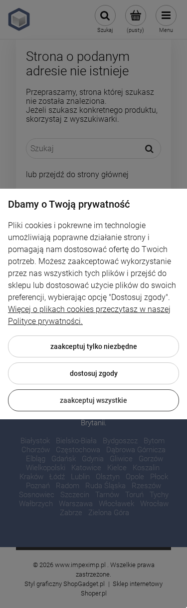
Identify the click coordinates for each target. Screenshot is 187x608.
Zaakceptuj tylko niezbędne (93, 346)
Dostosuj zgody (94, 373)
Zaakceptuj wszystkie (93, 400)
